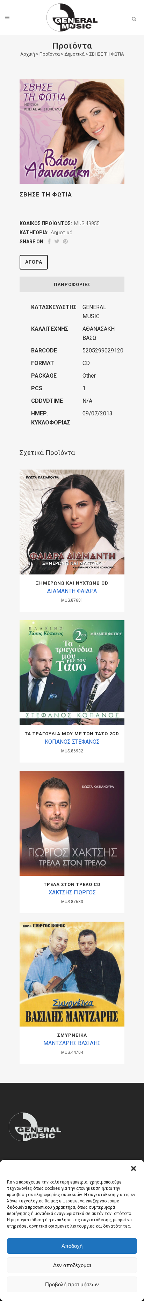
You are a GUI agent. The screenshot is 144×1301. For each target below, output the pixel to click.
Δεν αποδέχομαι (72, 1265)
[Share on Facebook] (49, 241)
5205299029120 (102, 350)
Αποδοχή (72, 1246)
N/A (87, 401)
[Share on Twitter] (56, 241)
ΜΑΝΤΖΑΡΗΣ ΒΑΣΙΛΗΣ (72, 1043)
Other (89, 375)
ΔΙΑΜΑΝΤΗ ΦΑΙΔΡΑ (72, 591)
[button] (133, 1168)
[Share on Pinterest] (65, 241)
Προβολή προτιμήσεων (72, 1284)
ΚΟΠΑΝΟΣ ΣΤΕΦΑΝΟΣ (72, 741)
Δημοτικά (74, 54)
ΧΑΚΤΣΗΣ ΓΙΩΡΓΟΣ (72, 892)
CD (86, 363)
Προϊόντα (49, 54)
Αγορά (33, 262)
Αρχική (27, 54)
